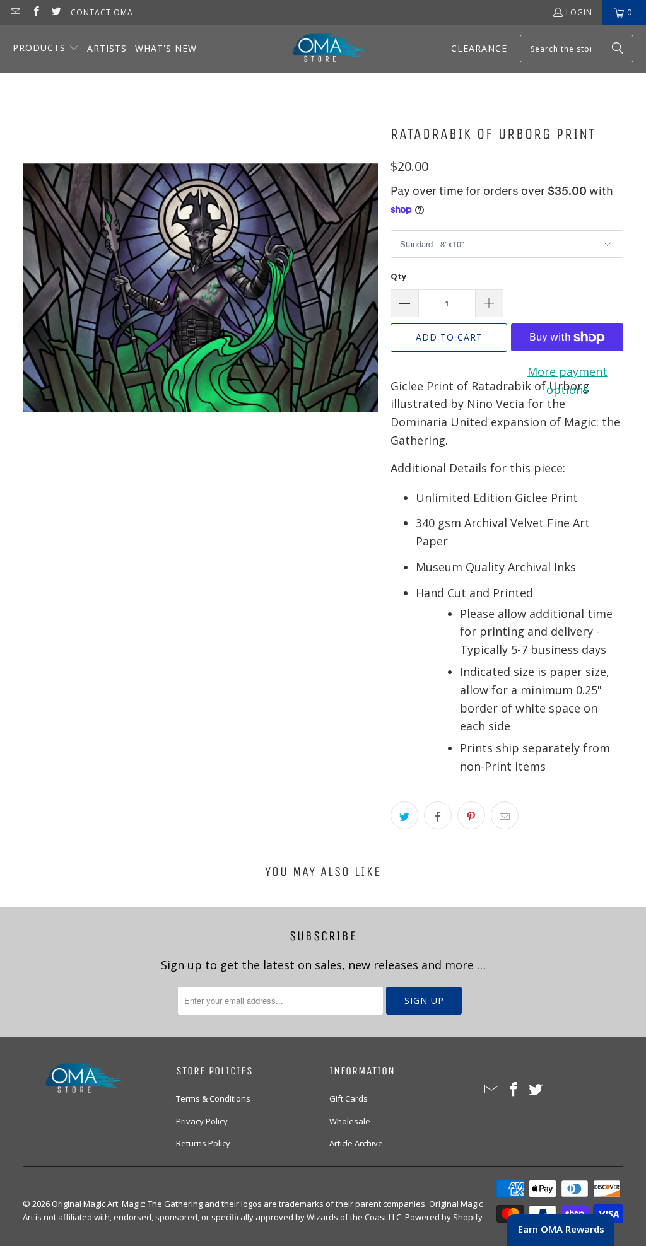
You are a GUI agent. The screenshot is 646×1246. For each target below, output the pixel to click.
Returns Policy (203, 1143)
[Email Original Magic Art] (14, 12)
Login (579, 12)
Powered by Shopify (444, 1217)
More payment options (567, 380)
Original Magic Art (85, 1203)
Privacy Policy (202, 1121)
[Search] (617, 48)
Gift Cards (348, 1098)
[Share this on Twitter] (404, 815)
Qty (398, 276)
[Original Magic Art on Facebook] (35, 12)
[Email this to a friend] (505, 815)
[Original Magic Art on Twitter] (55, 12)
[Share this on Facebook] (438, 815)
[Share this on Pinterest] (471, 815)
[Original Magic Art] (321, 49)
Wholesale (349, 1121)
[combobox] (576, 48)
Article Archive (356, 1143)
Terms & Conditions (213, 1098)
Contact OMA (102, 12)
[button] (46, 49)
